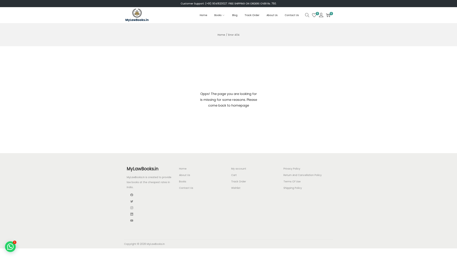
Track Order (238, 181)
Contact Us (186, 188)
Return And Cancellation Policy (302, 175)
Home (221, 35)
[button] (10, 246)
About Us (184, 175)
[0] (314, 15)
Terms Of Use (292, 181)
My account (238, 168)
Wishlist (235, 188)
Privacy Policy (291, 168)
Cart (234, 175)
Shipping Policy (292, 188)
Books (182, 181)
